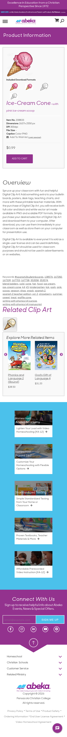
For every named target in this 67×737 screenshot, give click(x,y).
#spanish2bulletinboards (29, 277)
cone (28, 284)
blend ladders (10, 284)
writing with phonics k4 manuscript (22, 304)
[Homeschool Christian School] (10, 629)
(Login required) (34, 137)
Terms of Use (32, 711)
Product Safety (51, 711)
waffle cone (24, 297)
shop (23, 291)
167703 (16, 280)
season (15, 291)
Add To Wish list (18, 137)
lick (47, 287)
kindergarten (37, 287)
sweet (6, 297)
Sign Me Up (50, 619)
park (53, 287)
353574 (44, 280)
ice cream (49, 284)
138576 (48, 277)
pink (59, 287)
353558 (34, 280)
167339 (7, 280)
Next (61, 354)
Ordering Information (16, 716)
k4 (23, 287)
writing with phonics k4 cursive (20, 301)
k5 (27, 287)
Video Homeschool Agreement (33, 722)
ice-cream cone (12, 287)
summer (57, 294)
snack (30, 291)
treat (13, 297)
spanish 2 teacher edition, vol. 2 (20, 294)
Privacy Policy (15, 711)
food (40, 284)
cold (21, 284)
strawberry (45, 294)
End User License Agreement (46, 716)
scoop (6, 291)
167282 (58, 277)
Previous (5, 354)
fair (34, 284)
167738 (25, 280)
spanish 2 (40, 291)
